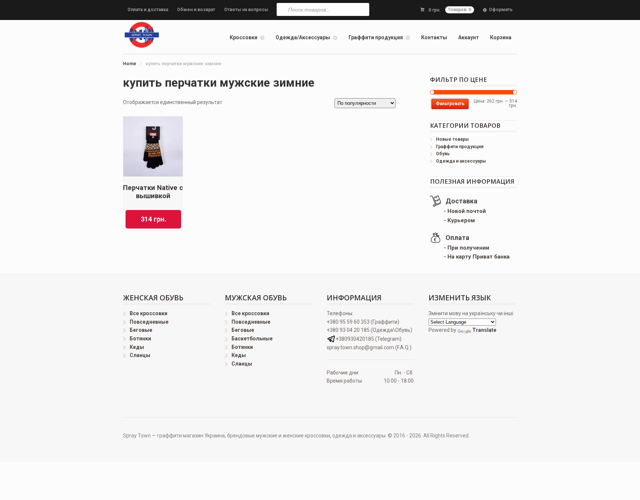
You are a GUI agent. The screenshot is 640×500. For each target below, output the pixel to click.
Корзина (500, 37)
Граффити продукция (376, 37)
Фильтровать (450, 103)
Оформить (501, 9)
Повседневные (149, 322)
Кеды (137, 347)
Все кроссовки (148, 313)
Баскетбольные (252, 338)
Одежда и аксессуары (461, 161)
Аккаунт (468, 37)
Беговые (141, 330)
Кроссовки (243, 37)
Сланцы (140, 355)
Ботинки (140, 338)
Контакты (434, 37)
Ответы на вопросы (246, 9)
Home (129, 63)
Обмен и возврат (196, 9)
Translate (484, 330)
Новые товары (452, 139)
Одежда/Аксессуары (303, 37)
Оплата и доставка (147, 9)
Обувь (443, 153)
